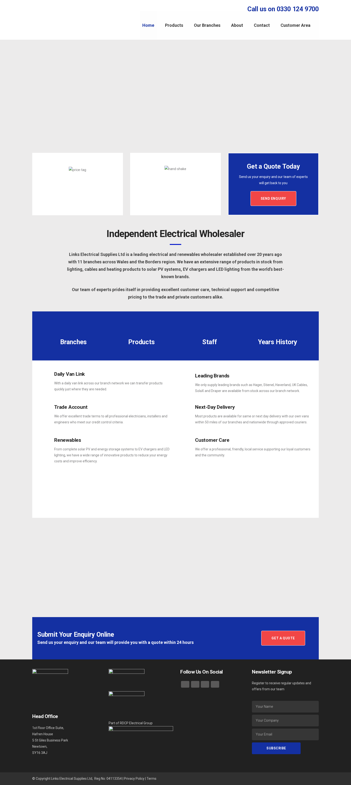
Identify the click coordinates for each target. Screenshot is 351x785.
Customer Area (295, 25)
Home (148, 25)
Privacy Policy (134, 778)
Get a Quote (283, 638)
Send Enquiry (273, 198)
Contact (262, 25)
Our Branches (207, 25)
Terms (151, 778)
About (237, 25)
